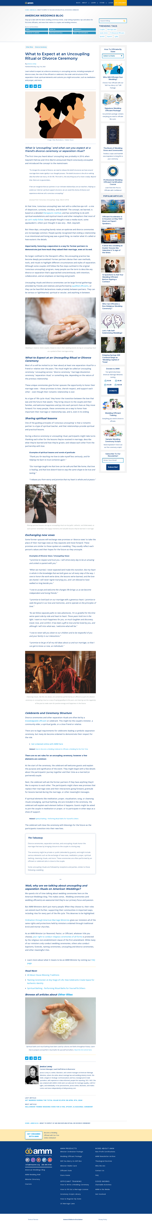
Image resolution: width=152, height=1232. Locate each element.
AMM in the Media (102, 1189)
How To (52, 29)
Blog (78, 2)
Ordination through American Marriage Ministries (47, 920)
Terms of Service (33, 1219)
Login (111, 2)
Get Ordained (120, 2)
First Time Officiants (81, 33)
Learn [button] (93, 2)
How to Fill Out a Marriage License (74, 1189)
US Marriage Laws (67, 1203)
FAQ (97, 1175)
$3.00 (109, 381)
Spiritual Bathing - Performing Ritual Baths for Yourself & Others (56, 819)
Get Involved (100, 1194)
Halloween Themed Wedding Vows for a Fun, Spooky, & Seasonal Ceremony (59, 1107)
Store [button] (102, 2)
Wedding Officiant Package (71, 1156)
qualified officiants (80, 286)
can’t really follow (35, 219)
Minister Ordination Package (71, 1152)
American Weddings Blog (35, 1170)
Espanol (109, 36)
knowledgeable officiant (36, 721)
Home (27, 10)
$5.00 (119, 381)
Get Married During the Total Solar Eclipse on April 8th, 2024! (53, 1100)
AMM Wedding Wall (32, 1174)
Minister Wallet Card (68, 1166)
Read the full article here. (83, 1050)
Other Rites (29, 47)
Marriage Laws (111, 29)
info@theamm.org (32, 1165)
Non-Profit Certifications (105, 1152)
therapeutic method (52, 213)
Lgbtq (116, 36)
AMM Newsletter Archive (105, 1156)
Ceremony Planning (32, 33)
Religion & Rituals (56, 33)
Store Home (65, 1175)
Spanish (102, 36)
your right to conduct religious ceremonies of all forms (57, 936)
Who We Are (100, 1166)
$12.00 (109, 385)
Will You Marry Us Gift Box (71, 1161)
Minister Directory (32, 1179)
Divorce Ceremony (41, 47)
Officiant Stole (66, 1170)
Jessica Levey (31, 64)
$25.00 (119, 385)
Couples (102, 29)
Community (77, 29)
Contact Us (99, 1170)
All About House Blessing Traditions (43, 975)
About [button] (84, 2)
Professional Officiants (117, 33)
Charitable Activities (103, 1185)
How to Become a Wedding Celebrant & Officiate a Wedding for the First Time (61, 749)
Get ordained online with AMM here (47, 744)
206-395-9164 (46, 1165)
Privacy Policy (103, 1219)
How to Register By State (70, 1199)
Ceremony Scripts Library (70, 1194)
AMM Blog (33, 10)
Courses (28, 1184)
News (28, 29)
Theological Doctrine (103, 1161)
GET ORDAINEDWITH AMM (33, 1135)
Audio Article (104, 33)
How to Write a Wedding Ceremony (74, 1185)
